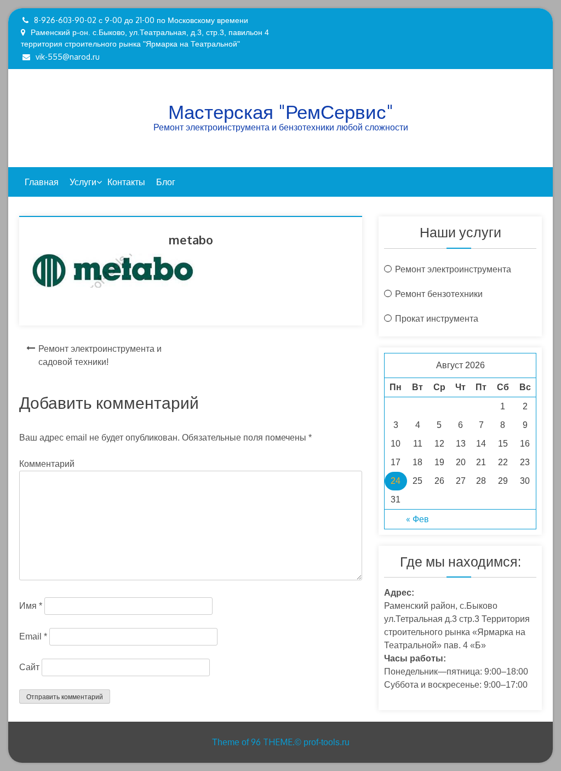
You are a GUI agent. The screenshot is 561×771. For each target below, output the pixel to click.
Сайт (29, 667)
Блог (165, 181)
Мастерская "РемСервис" (280, 111)
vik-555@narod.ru (68, 56)
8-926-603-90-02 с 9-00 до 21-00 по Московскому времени (141, 20)
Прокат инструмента (436, 318)
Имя (30, 605)
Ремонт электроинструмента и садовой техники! (100, 355)
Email (33, 636)
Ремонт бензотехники (439, 293)
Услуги (83, 181)
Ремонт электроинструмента (453, 269)
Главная (42, 181)
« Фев (417, 518)
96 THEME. (273, 741)
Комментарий (47, 464)
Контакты (126, 181)
